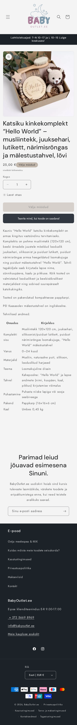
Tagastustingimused (50, 716)
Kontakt (12, 586)
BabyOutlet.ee (31, 704)
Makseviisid (15, 577)
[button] (8, 17)
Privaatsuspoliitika (19, 568)
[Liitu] (64, 511)
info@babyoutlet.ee (21, 626)
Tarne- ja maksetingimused (52, 710)
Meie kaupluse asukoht (23, 634)
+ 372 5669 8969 (21, 617)
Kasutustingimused (19, 559)
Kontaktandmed (29, 716)
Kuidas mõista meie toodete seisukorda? (34, 550)
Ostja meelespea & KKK (23, 541)
